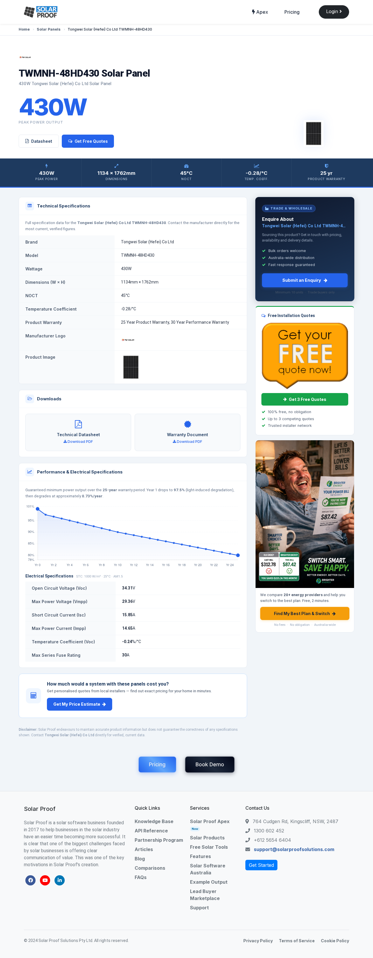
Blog (140, 859)
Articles (144, 849)
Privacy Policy (258, 940)
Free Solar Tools (209, 847)
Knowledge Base (154, 821)
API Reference (151, 831)
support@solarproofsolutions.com (294, 849)
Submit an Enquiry (301, 280)
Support (199, 908)
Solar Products (207, 838)
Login (332, 11)
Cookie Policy (335, 940)
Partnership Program (159, 840)
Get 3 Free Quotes (307, 399)
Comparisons (150, 868)
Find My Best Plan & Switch (302, 613)
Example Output (209, 882)
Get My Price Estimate (76, 704)
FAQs (141, 877)
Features (200, 856)
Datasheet (41, 141)
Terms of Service (297, 940)
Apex (261, 12)
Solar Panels (49, 29)
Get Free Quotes (91, 141)
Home (24, 29)
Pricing (292, 12)
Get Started (261, 865)
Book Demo (210, 764)
